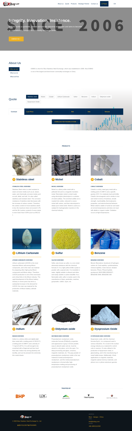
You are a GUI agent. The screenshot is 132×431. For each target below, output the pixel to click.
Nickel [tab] (43, 96)
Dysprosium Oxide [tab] (33, 102)
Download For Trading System (65, 122)
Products (74, 4)
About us (61, 4)
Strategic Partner (83, 4)
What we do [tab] (14, 73)
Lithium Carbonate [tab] (63, 96)
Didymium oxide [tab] (105, 96)
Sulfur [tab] (75, 96)
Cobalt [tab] (51, 96)
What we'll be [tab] (14, 76)
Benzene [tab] (84, 96)
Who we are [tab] (14, 69)
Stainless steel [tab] (32, 96)
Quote (67, 4)
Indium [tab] (93, 96)
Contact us (94, 4)
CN (115, 4)
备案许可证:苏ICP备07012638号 (26, 423)
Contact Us (15, 39)
